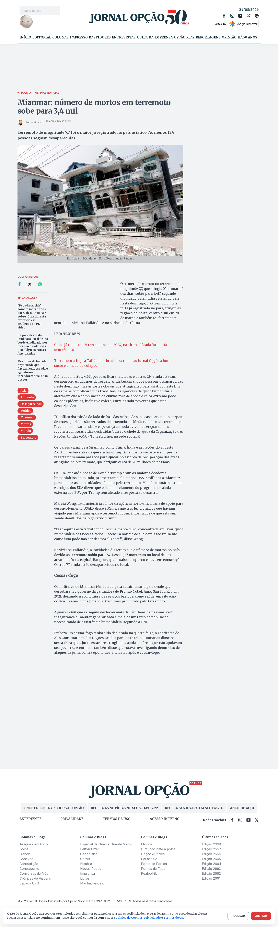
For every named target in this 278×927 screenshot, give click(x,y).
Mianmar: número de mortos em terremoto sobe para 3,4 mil (94, 107)
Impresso (79, 37)
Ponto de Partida (154, 864)
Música (146, 844)
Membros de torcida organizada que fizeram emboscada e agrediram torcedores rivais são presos (33, 370)
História (86, 864)
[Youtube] (240, 16)
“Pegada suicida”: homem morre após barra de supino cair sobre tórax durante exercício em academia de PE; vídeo (32, 316)
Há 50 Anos (247, 37)
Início (25, 37)
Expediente (30, 819)
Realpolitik (149, 873)
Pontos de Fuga (153, 869)
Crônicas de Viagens (35, 878)
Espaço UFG (29, 883)
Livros (85, 878)
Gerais (85, 859)
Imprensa (164, 37)
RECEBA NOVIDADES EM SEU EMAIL (194, 808)
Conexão (26, 859)
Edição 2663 (211, 869)
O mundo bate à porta (158, 849)
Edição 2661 (211, 878)
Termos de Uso (174, 917)
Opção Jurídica (153, 854)
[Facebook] (224, 16)
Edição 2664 (211, 864)
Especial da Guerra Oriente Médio (106, 844)
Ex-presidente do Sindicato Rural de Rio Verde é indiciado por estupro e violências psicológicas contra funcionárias (33, 344)
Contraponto (29, 869)
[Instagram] (232, 16)
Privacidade (71, 819)
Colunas (60, 37)
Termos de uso (116, 819)
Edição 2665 (211, 859)
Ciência (25, 854)
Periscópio (149, 859)
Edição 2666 (211, 854)
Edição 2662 (211, 873)
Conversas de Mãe (34, 873)
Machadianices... (92, 883)
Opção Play (184, 37)
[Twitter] (248, 16)
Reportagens (208, 37)
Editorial (41, 37)
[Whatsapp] (257, 16)
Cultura (145, 37)
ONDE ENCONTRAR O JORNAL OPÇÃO (54, 808)
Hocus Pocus (90, 869)
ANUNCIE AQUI (242, 808)
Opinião (229, 37)
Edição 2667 (211, 849)
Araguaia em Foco (34, 844)
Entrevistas (124, 37)
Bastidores (100, 37)
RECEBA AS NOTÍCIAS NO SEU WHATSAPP (124, 808)
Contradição (29, 864)
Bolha (24, 849)
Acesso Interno (164, 819)
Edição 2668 (211, 844)
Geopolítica (88, 854)
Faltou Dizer (89, 849)
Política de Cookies (129, 917)
